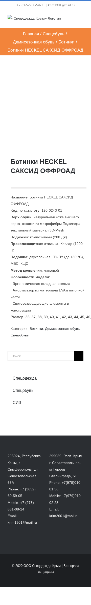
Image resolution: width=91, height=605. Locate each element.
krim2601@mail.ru (64, 516)
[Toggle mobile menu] (81, 20)
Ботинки (36, 329)
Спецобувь (20, 335)
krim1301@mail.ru (61, 5)
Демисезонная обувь (62, 329)
